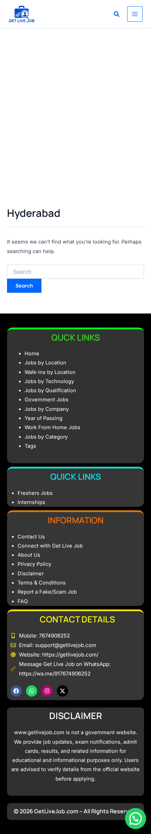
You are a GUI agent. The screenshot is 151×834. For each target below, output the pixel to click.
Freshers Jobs (35, 493)
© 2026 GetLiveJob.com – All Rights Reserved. (76, 811)
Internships (31, 502)
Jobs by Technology (49, 381)
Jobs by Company (47, 409)
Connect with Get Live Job (50, 546)
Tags (30, 446)
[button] (117, 15)
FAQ (23, 601)
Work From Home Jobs (52, 427)
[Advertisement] (75, 107)
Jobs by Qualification (50, 390)
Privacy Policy (34, 564)
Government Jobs (46, 399)
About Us (29, 555)
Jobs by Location (45, 363)
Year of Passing (44, 418)
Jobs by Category (46, 437)
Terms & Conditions (42, 583)
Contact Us (31, 537)
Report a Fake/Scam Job (47, 592)
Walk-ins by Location (50, 372)
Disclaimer (31, 573)
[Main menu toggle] (135, 14)
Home (32, 353)
